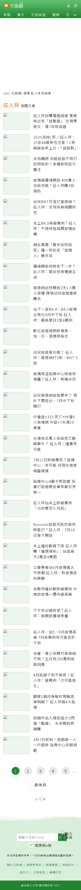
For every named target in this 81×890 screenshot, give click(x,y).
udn (6, 93)
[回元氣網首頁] (16, 5)
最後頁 (40, 784)
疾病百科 (68, 865)
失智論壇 (38, 14)
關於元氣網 (14, 865)
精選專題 (52, 865)
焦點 (7, 14)
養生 (21, 14)
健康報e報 (43, 845)
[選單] (75, 6)
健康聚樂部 (33, 865)
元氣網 (16, 93)
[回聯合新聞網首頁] (6, 6)
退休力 (24, 872)
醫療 (56, 14)
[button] (75, 15)
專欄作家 (55, 872)
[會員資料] (68, 6)
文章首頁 (39, 872)
